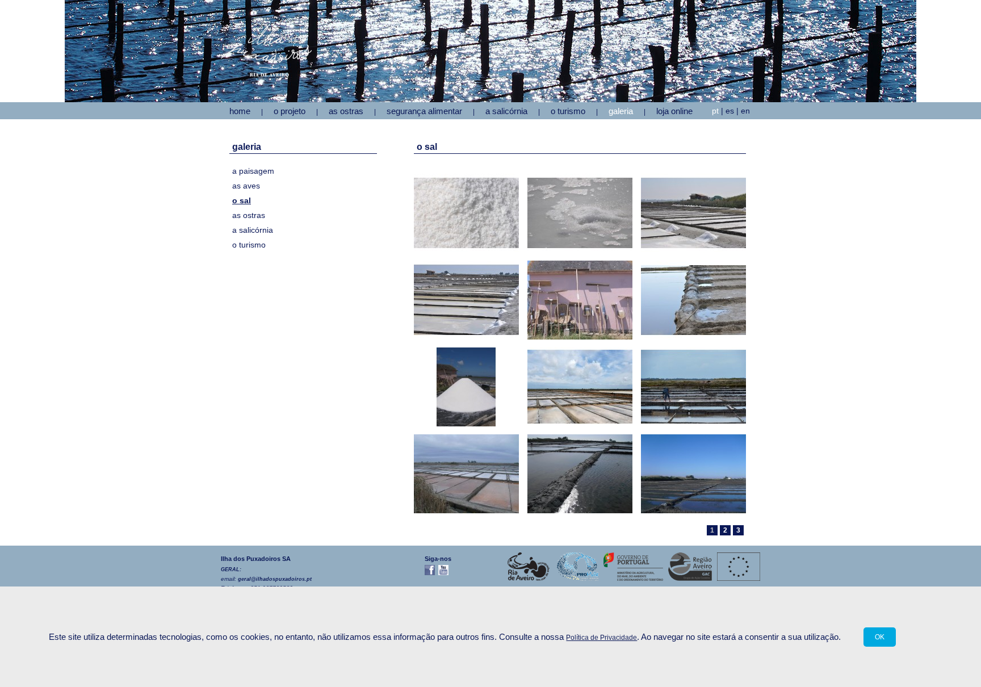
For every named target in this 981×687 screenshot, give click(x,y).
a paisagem (253, 170)
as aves (246, 185)
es (730, 110)
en (745, 110)
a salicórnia (252, 229)
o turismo (249, 244)
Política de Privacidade (601, 638)
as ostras (248, 215)
